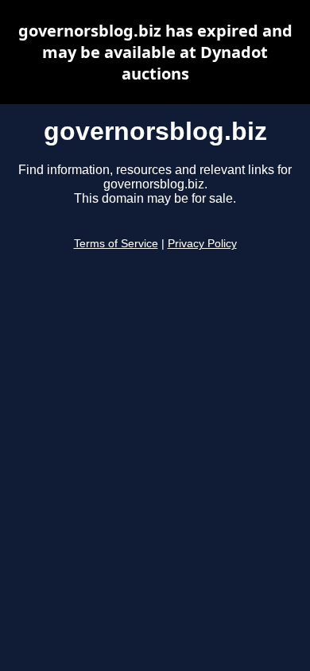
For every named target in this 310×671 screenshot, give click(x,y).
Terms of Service (116, 244)
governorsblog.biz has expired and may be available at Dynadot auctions (155, 52)
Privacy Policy (202, 244)
